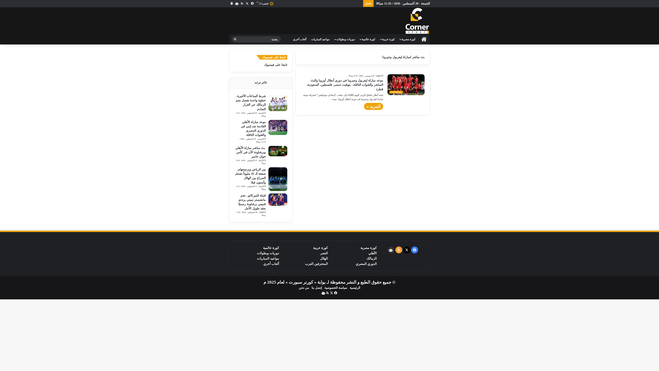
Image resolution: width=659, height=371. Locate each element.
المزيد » (374, 106)
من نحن (304, 287)
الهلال (324, 258)
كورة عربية (388, 39)
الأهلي (372, 253)
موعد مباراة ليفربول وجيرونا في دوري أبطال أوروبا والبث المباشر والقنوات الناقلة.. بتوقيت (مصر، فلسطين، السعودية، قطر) (345, 85)
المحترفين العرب (316, 264)
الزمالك (372, 258)
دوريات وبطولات (345, 39)
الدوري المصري (366, 264)
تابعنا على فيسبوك (275, 64)
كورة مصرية (408, 39)
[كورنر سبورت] (417, 20)
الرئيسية (355, 287)
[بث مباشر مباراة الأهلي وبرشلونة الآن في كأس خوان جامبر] (277, 151)
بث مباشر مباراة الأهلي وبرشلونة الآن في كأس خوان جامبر (250, 152)
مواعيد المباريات (320, 39)
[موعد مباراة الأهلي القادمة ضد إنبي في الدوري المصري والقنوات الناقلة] (277, 127)
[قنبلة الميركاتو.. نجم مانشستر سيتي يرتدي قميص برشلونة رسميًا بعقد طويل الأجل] (277, 199)
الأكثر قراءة (261, 82)
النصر (324, 253)
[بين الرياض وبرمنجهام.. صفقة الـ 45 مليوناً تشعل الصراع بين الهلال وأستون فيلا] (277, 179)
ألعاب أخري (299, 39)
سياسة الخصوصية (336, 287)
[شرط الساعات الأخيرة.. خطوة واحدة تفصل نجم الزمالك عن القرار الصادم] (277, 102)
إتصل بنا (317, 287)
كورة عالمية (368, 39)
